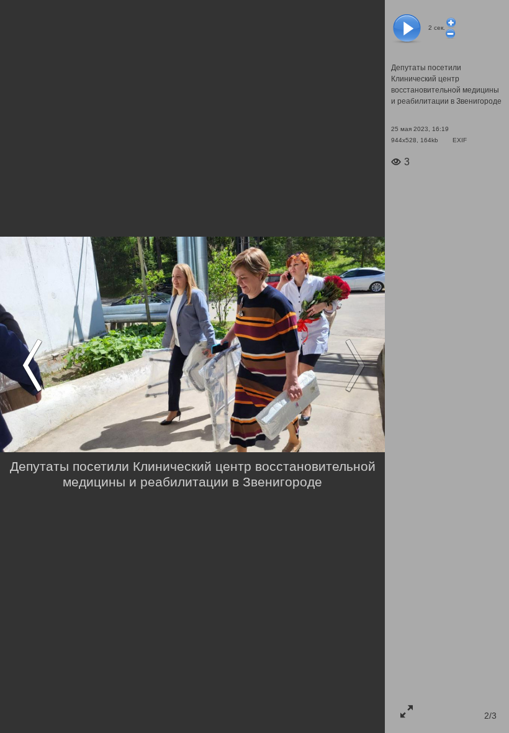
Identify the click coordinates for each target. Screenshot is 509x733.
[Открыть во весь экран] (406, 711)
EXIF (460, 140)
